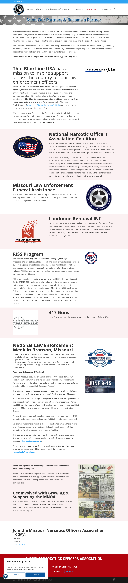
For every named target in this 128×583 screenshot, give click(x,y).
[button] (5, 577)
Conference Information (58, 9)
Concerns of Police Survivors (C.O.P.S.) (43, 105)
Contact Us (105, 9)
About (39, 9)
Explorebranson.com (31, 441)
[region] (26, 568)
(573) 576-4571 (19, 544)
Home (30, 9)
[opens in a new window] (100, 71)
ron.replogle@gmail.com (24, 452)
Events (78, 9)
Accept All (36, 575)
